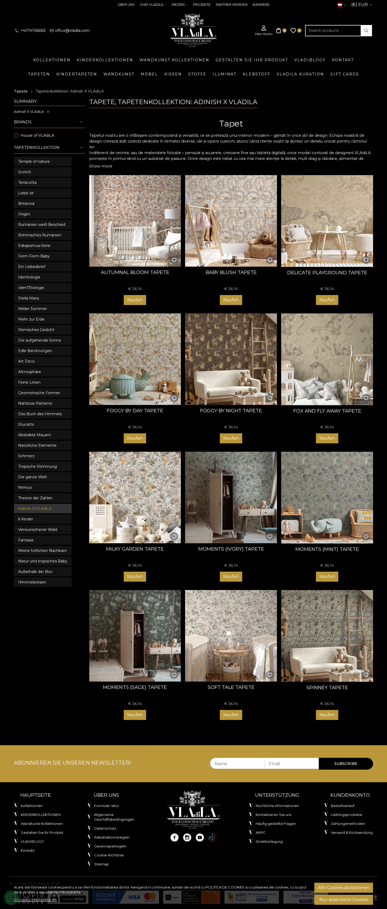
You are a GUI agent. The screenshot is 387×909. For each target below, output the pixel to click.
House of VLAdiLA (37, 135)
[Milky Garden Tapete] (135, 498)
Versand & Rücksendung (352, 832)
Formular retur (106, 806)
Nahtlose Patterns (35, 403)
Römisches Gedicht (36, 329)
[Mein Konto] (263, 30)
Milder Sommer (32, 308)
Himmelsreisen (32, 582)
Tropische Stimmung (37, 466)
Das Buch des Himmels (40, 414)
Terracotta (27, 182)
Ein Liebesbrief (31, 266)
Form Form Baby (34, 256)
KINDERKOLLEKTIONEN (105, 60)
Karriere (261, 5)
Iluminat (224, 74)
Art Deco (26, 361)
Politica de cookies (225, 887)
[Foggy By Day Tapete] (135, 359)
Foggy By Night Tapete (231, 411)
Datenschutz (105, 828)
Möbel (149, 74)
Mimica (25, 487)
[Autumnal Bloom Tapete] (135, 221)
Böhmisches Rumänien (39, 235)
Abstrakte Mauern (34, 435)
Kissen (173, 74)
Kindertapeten (76, 74)
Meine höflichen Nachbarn (42, 550)
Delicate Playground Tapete (327, 273)
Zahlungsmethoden (348, 823)
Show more (100, 166)
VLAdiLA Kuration (300, 74)
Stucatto (26, 424)
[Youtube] (200, 837)
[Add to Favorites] (174, 260)
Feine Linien (29, 382)
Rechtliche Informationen (277, 806)
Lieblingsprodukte (346, 814)
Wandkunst (118, 74)
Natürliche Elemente (37, 445)
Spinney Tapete (327, 687)
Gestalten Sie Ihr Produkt (252, 60)
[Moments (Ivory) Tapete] (231, 498)
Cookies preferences (35, 900)
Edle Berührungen (35, 350)
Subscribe (345, 763)
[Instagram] (187, 837)
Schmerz (26, 456)
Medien (178, 5)
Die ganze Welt (32, 477)
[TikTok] (212, 837)
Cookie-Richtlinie (109, 855)
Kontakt (343, 60)
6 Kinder (25, 519)
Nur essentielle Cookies (343, 899)
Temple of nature (34, 161)
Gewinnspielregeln (110, 846)
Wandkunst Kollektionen (174, 60)
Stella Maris (28, 298)
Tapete (21, 91)
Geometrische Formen (39, 392)
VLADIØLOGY (310, 60)
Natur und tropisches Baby (42, 561)
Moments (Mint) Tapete (327, 549)
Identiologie (29, 277)
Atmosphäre (29, 371)
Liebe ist (26, 193)
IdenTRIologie (31, 287)
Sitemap (101, 864)
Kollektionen (52, 60)
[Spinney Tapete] (327, 636)
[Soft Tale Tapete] (231, 636)
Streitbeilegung (269, 841)
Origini (24, 214)
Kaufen (135, 299)
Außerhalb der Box (35, 571)
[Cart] (281, 30)
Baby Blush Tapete (231, 272)
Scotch (24, 172)
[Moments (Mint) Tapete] (327, 498)
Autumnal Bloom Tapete (135, 272)
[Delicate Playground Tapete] (327, 221)
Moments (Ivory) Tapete (231, 549)
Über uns (126, 5)
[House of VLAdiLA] (193, 30)
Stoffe (197, 74)
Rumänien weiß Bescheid (41, 224)
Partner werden (231, 5)
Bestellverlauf (342, 806)
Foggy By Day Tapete (135, 411)
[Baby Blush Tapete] (231, 221)
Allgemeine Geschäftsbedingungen (114, 816)
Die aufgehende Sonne (39, 340)
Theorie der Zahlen (35, 498)
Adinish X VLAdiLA (29, 111)
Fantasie (26, 540)
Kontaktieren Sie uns (273, 814)
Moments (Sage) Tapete (135, 687)
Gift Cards (344, 74)
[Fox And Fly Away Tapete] (327, 359)
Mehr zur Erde (31, 319)
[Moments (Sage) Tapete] (135, 636)
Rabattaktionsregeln (112, 837)
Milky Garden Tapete (135, 549)
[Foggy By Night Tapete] (231, 359)
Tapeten (39, 74)
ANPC (261, 832)
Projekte (202, 5)
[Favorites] (296, 30)
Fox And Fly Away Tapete (327, 411)
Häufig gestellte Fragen (276, 823)
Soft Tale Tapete (231, 687)
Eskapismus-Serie (34, 245)
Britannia (26, 203)
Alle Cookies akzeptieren (344, 887)
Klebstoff (256, 74)
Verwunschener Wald (37, 529)
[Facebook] (174, 837)
